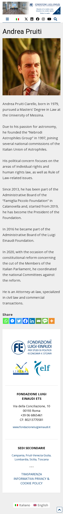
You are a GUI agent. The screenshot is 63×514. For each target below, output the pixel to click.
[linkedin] (31, 19)
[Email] (38, 321)
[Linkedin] (32, 321)
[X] (26, 19)
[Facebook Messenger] (12, 321)
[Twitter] (19, 321)
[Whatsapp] (6, 321)
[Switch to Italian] (17, 21)
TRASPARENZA (31, 474)
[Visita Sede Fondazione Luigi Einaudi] (31, 13)
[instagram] (43, 19)
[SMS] (45, 321)
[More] (52, 321)
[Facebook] (25, 321)
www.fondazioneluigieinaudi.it (31, 427)
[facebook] (37, 19)
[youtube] (49, 19)
